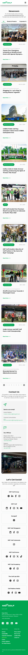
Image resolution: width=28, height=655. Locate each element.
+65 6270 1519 (7, 448)
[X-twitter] (18, 508)
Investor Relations (6, 641)
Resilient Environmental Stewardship (11, 88)
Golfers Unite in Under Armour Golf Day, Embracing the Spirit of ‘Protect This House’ (14, 170)
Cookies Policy (17, 635)
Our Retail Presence (6, 643)
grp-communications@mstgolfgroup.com (13, 420)
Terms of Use (17, 633)
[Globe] (9, 496)
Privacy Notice (17, 631)
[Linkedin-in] (12, 496)
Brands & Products (8, 124)
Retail (5, 204)
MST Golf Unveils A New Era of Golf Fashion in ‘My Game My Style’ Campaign (13, 251)
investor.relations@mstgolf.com (12, 414)
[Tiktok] (21, 556)
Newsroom (4, 637)
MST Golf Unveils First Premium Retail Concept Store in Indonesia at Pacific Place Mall (14, 211)
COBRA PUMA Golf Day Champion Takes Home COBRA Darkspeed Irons (13, 130)
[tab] (3, 22)
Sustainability (7, 44)
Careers (3, 639)
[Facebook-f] (16, 496)
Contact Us (16, 637)
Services (3, 631)
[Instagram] (19, 496)
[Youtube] (21, 508)
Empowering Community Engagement (11, 48)
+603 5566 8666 (8, 440)
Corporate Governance (7, 635)
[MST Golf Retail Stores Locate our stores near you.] (14, 463)
